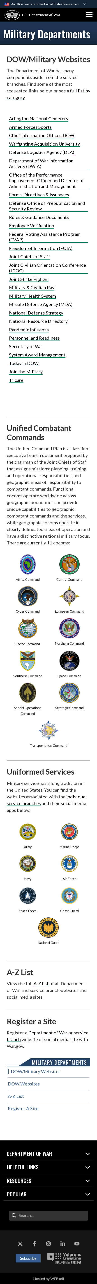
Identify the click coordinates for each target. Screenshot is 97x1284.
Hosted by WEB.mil (48, 1278)
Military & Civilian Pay (31, 287)
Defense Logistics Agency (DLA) (41, 152)
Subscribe (28, 1258)
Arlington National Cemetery (38, 118)
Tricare (16, 380)
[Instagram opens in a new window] (48, 1243)
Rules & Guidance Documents (39, 217)
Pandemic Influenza (29, 329)
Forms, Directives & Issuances (39, 194)
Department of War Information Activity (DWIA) (41, 163)
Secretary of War (26, 346)
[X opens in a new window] (20, 1243)
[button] (89, 14)
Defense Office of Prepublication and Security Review (47, 206)
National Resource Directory (38, 321)
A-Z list (41, 983)
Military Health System (32, 296)
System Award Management (37, 354)
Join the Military (26, 371)
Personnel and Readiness (34, 338)
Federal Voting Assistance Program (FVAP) (45, 236)
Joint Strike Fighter (28, 279)
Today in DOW (24, 363)
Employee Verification (31, 225)
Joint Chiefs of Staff (29, 256)
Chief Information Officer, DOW (41, 135)
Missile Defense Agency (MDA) (40, 304)
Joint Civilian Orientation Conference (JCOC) (47, 267)
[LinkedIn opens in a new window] (62, 1243)
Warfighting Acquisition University (44, 143)
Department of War (47, 1032)
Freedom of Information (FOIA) (40, 248)
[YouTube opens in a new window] (77, 1243)
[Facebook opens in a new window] (34, 1243)
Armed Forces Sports (30, 127)
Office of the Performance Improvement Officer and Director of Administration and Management (46, 180)
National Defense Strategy (36, 312)
